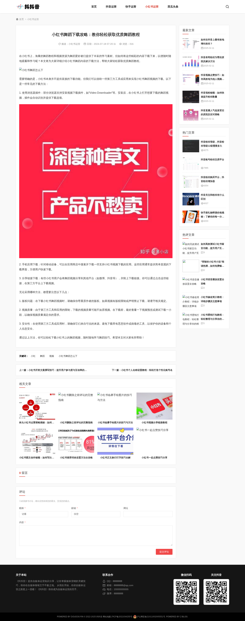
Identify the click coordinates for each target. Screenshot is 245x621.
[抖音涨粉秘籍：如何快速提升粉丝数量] (190, 97)
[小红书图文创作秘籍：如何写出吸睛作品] (37, 441)
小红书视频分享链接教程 (154, 422)
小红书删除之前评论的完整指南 (76, 422)
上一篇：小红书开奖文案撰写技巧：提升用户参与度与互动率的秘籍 (54, 370)
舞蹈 (42, 356)
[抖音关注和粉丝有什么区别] (190, 199)
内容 (22, 522)
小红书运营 (151, 6)
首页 (94, 6)
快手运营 (131, 6)
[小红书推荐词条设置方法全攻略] (76, 441)
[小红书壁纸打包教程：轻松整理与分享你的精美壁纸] (190, 319)
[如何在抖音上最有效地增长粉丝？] (190, 43)
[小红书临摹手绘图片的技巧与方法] (115, 406)
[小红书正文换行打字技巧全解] (115, 441)
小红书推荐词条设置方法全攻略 (76, 457)
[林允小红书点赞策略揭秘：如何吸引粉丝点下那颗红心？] (37, 406)
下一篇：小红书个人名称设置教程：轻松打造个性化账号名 (142, 370)
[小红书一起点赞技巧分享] (154, 441)
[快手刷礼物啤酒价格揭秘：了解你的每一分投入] (190, 217)
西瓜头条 (173, 6)
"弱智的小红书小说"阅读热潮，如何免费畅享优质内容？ (212, 265)
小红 (33, 356)
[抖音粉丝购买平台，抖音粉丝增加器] (190, 181)
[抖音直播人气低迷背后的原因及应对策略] (190, 114)
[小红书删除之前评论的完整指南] (76, 406)
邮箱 (74, 508)
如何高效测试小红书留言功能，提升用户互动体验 (212, 248)
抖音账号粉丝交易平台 (212, 159)
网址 (126, 508)
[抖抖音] (29, 7)
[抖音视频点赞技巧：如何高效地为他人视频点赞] (190, 79)
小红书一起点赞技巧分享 (154, 457)
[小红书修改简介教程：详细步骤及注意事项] (190, 301)
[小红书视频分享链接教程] (154, 406)
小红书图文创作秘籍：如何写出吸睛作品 (40, 457)
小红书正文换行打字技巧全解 (115, 457)
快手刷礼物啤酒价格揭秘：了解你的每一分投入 (212, 216)
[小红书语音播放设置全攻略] (190, 283)
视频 (51, 356)
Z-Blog (184, 616)
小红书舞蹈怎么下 (68, 356)
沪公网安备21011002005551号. (151, 616)
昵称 (22, 508)
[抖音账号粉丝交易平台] (190, 163)
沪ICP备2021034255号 (121, 616)
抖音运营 (111, 6)
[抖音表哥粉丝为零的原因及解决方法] (190, 61)
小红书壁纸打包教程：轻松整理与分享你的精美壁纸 (212, 318)
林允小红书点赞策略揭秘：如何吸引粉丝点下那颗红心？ (48, 422)
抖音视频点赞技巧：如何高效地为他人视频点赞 (212, 78)
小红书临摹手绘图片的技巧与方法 (115, 422)
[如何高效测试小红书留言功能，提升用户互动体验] (190, 248)
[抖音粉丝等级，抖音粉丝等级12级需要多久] (190, 146)
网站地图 (107, 616)
